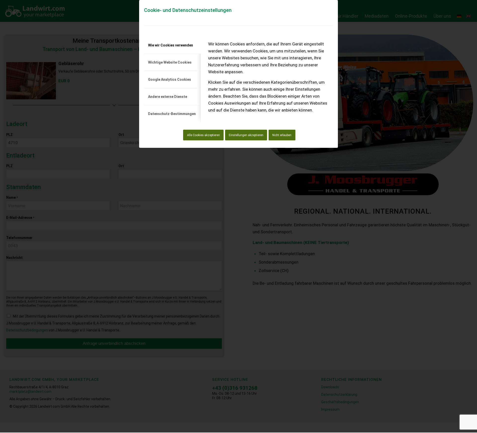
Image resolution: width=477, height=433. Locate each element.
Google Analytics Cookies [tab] (169, 79)
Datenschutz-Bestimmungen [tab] (172, 114)
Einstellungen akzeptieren (246, 135)
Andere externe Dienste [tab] (167, 97)
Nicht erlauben (281, 135)
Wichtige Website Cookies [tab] (170, 62)
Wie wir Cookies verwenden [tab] (170, 45)
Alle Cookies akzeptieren (203, 135)
